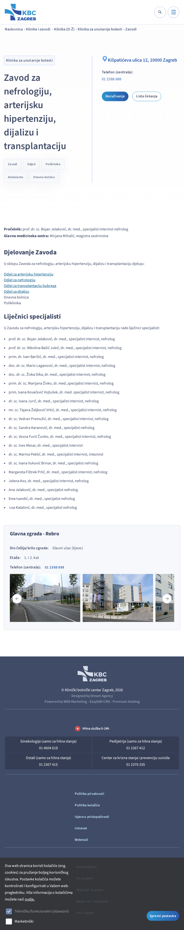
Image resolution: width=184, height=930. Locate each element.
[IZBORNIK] (173, 12)
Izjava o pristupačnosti (92, 816)
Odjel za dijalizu (16, 291)
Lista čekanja (146, 96)
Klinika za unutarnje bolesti (100, 29)
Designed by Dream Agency (92, 695)
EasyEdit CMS (100, 701)
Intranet (81, 828)
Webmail (81, 839)
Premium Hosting (126, 701)
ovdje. (30, 899)
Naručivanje (115, 96)
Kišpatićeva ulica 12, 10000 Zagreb (142, 60)
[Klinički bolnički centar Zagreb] (20, 12)
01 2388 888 (111, 79)
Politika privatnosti (89, 793)
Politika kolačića (87, 805)
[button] (167, 598)
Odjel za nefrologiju (19, 280)
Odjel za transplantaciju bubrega (30, 285)
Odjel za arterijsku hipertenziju (28, 274)
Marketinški (24, 921)
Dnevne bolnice (44, 177)
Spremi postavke (163, 915)
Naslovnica (14, 29)
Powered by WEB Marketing (66, 701)
